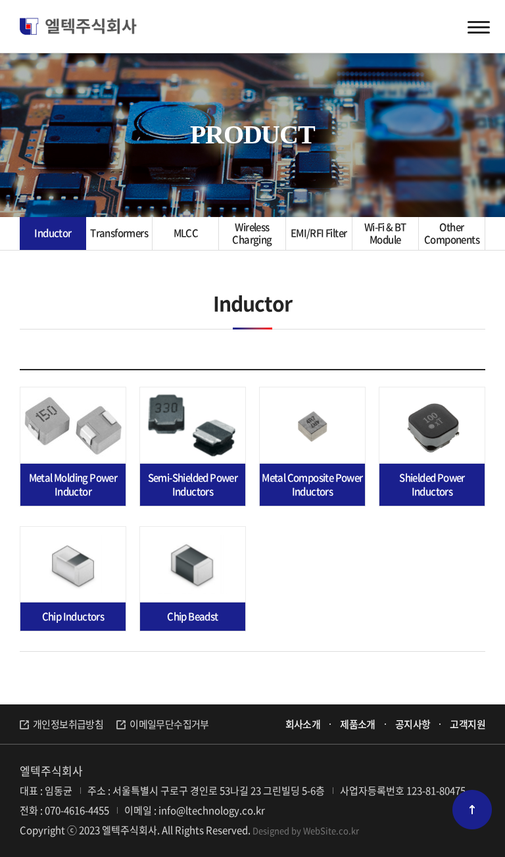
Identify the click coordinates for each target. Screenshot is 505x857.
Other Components (451, 233)
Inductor (52, 233)
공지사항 (413, 724)
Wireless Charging (252, 233)
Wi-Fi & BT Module (385, 233)
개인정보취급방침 (68, 724)
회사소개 (303, 724)
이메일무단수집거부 (169, 724)
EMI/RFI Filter (319, 233)
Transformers (119, 233)
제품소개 (357, 724)
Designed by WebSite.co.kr (305, 830)
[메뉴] (478, 26)
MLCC (186, 233)
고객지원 (467, 724)
